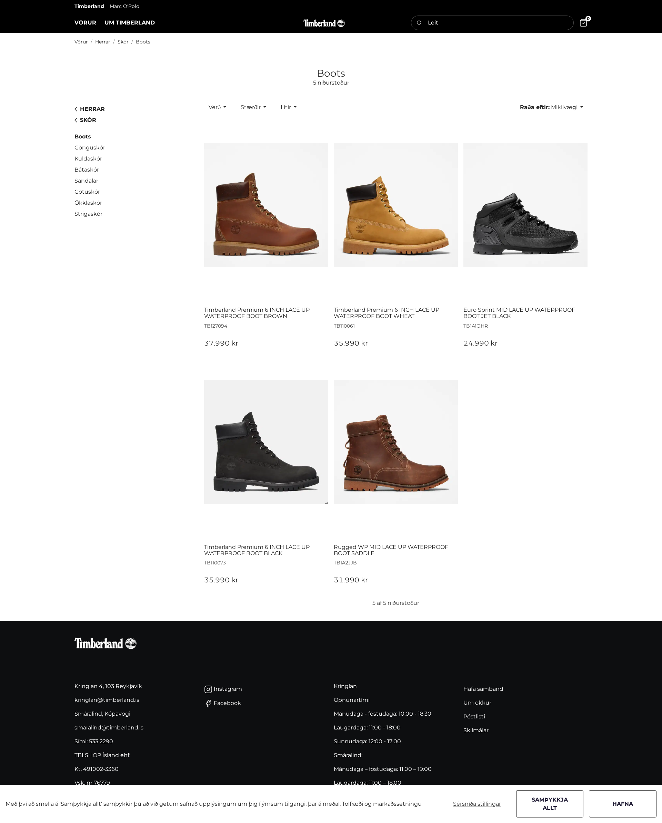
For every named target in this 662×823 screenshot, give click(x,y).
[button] (85, 23)
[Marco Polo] (105, 643)
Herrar (102, 42)
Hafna (622, 804)
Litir (286, 107)
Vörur (81, 42)
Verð (215, 107)
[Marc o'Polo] (324, 23)
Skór (123, 42)
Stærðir (251, 107)
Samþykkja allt (550, 803)
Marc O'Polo (124, 6)
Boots (143, 42)
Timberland (89, 6)
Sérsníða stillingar (477, 804)
